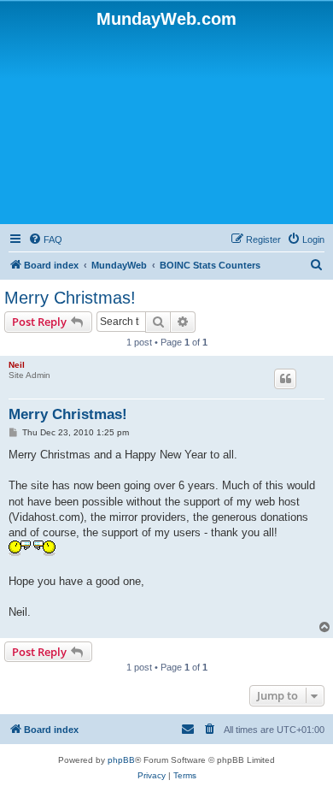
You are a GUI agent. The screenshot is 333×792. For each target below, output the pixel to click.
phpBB (121, 760)
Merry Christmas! (70, 297)
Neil (17, 364)
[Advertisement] (166, 125)
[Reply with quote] (285, 379)
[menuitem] (45, 239)
